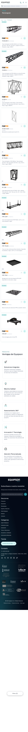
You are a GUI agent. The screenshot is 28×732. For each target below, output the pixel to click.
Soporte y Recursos (5, 508)
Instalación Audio (4, 525)
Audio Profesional (5, 522)
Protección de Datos (15, 603)
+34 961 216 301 (5, 551)
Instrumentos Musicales (6, 535)
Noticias (3, 513)
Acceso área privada (8, 543)
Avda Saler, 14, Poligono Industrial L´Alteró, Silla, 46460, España (14, 554)
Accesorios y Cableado (6, 532)
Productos (3, 501)
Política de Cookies (7, 603)
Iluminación (3, 527)
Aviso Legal (22, 603)
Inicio (2, 19)
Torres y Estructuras (5, 530)
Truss (4, 10)
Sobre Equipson (4, 511)
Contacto (3, 516)
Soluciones (3, 503)
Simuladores (3, 506)
